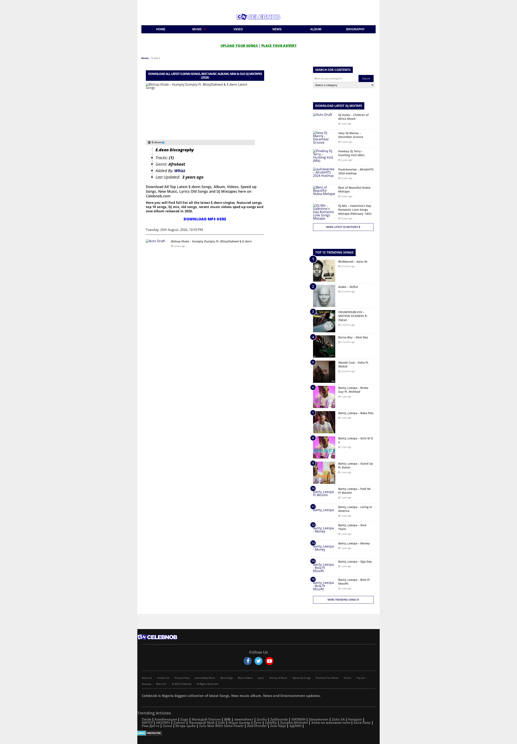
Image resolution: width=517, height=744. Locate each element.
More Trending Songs (342, 599)
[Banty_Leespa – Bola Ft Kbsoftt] (324, 585)
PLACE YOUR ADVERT (278, 45)
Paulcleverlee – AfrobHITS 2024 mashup (356, 171)
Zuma (167, 726)
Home (145, 58)
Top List (360, 678)
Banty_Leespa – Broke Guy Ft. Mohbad (353, 390)
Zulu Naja (278, 726)
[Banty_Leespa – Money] (324, 549)
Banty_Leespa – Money (354, 543)
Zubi (221, 722)
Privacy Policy (182, 678)
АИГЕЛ (147, 722)
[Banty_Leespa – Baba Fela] (324, 422)
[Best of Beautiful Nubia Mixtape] (324, 193)
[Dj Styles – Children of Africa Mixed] (324, 120)
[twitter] (258, 661)
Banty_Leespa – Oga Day (355, 561)
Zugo (184, 719)
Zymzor (179, 722)
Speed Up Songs (301, 678)
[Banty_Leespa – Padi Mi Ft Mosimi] (324, 494)
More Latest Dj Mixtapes (342, 227)
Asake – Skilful (348, 287)
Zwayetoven (318, 719)
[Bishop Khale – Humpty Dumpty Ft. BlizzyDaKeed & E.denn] (157, 247)
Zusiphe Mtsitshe (294, 722)
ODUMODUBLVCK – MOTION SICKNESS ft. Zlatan (353, 316)
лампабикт (243, 719)
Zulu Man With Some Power (221, 726)
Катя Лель (362, 722)
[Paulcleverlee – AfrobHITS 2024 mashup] (324, 175)
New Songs (226, 678)
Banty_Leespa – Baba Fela (355, 413)
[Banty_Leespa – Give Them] (324, 530)
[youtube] (269, 661)
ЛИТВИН (298, 719)
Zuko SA (338, 719)
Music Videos (245, 678)
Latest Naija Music (205, 678)
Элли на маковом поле (330, 722)
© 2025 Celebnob (181, 684)
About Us (147, 678)
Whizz (179, 170)
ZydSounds (279, 719)
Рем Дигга (150, 726)
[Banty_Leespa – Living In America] (324, 512)
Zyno (258, 722)
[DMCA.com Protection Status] (258, 733)
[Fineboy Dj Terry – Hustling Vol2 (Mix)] (324, 156)
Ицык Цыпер (239, 722)
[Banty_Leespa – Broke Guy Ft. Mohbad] (324, 397)
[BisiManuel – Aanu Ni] (324, 271)
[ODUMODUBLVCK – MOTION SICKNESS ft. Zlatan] (324, 321)
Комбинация (166, 719)
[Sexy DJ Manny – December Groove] (324, 138)
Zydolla (271, 722)
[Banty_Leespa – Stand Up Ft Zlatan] (324, 473)
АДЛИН (295, 726)
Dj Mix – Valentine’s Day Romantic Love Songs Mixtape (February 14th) (354, 210)
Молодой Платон (206, 719)
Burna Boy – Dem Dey (353, 337)
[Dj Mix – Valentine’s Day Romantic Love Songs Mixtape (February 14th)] (324, 212)
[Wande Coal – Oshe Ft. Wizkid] (324, 372)
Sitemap (146, 684)
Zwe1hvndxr (257, 726)
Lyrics (261, 678)
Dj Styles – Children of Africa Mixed (353, 117)
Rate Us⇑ (161, 684)
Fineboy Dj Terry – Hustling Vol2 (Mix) (351, 153)
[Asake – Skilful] (324, 296)
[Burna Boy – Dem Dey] (324, 346)
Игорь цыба (185, 726)
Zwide (146, 719)
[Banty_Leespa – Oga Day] (324, 567)
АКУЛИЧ (163, 722)
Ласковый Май (201, 722)
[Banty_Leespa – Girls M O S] (324, 447)
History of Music (278, 678)
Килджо (355, 719)
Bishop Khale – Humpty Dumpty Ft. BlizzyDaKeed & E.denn (211, 241)
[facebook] (248, 661)
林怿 (227, 719)
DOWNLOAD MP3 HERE (205, 219)
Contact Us (163, 678)
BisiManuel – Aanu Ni (352, 261)
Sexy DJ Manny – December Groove (350, 135)
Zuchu (262, 719)
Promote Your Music (327, 678)
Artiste (347, 678)
